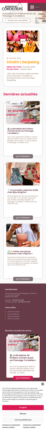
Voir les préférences (23, 420)
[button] (43, 384)
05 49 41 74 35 (18, 300)
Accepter (23, 407)
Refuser (23, 413)
